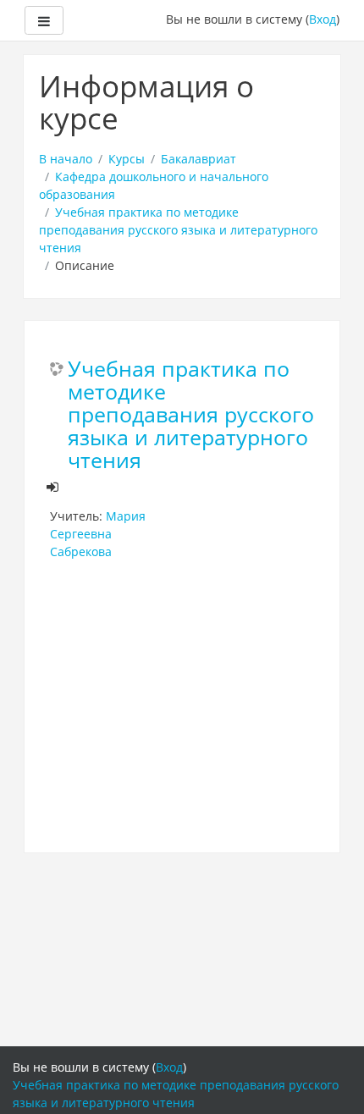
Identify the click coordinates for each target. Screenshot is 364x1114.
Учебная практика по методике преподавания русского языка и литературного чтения (178, 230)
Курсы (126, 159)
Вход (322, 19)
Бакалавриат (198, 159)
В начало (65, 159)
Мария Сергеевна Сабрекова (98, 534)
